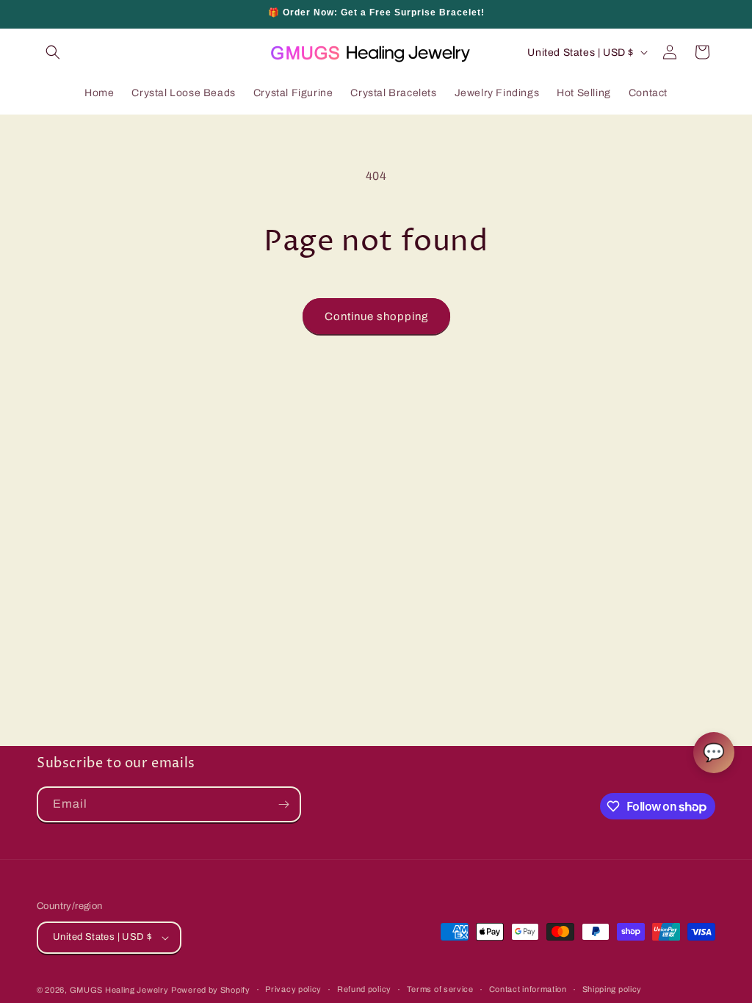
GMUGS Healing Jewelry (119, 989)
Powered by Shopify (210, 989)
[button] (53, 52)
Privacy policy (293, 989)
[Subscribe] (283, 804)
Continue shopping (376, 316)
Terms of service (440, 989)
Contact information (528, 989)
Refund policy (364, 989)
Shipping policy (612, 989)
